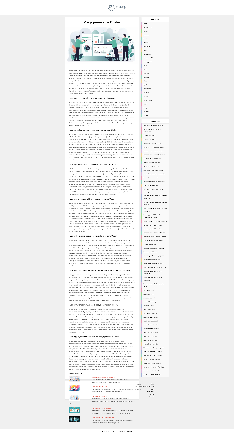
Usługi (145, 108)
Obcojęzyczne (148, 62)
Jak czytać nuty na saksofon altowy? (154, 367)
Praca (145, 65)
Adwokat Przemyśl (149, 298)
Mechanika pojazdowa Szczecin (153, 125)
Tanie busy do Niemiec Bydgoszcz (154, 248)
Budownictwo (148, 27)
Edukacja (146, 35)
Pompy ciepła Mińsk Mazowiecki (153, 240)
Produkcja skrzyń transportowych (154, 147)
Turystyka (146, 96)
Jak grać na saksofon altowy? (152, 375)
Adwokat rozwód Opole (151, 332)
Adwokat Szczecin (149, 294)
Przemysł (146, 73)
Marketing (147, 46)
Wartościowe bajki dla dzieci (152, 143)
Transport (147, 92)
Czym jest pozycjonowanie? (100, 386)
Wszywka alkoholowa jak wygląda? (154, 348)
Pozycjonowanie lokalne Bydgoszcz (154, 155)
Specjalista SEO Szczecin (151, 321)
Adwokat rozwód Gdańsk (151, 340)
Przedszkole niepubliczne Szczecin (154, 174)
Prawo (145, 69)
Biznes (146, 23)
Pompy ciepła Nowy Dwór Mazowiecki (155, 236)
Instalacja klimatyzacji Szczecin (153, 352)
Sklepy (145, 81)
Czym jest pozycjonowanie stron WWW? (104, 417)
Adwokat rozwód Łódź (150, 336)
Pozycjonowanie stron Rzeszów (101, 408)
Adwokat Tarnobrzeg (150, 302)
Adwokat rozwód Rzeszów (151, 329)
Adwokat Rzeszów (149, 306)
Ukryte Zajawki (148, 100)
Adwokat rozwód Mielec (151, 325)
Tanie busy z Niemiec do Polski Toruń (155, 267)
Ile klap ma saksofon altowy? (152, 363)
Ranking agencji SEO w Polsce (153, 225)
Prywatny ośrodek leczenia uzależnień (155, 221)
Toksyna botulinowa (150, 244)
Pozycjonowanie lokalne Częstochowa (155, 151)
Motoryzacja (147, 54)
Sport (145, 85)
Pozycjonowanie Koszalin (99, 396)
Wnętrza (146, 112)
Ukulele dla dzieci (149, 290)
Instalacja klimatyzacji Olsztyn (153, 355)
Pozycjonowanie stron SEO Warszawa (155, 233)
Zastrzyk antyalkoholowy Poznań (153, 170)
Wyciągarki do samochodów (152, 162)
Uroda (145, 104)
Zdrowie (146, 115)
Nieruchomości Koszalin (151, 185)
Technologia (147, 89)
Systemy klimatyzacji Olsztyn (152, 158)
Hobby (145, 39)
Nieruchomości (148, 58)
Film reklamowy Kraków (151, 344)
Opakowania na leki (149, 135)
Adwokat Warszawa (149, 309)
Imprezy (146, 42)
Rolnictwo (146, 77)
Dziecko (146, 31)
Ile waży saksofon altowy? (151, 371)
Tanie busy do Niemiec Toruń (152, 252)
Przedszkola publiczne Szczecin (153, 178)
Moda (145, 50)
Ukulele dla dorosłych (150, 313)
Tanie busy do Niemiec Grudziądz (154, 263)
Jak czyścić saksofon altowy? (152, 359)
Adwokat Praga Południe (151, 317)
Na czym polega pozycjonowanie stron (103, 377)
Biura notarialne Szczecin (151, 166)
